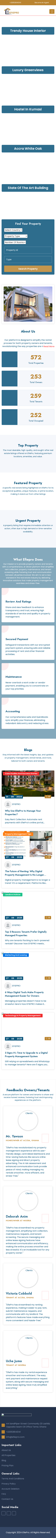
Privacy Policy (9, 1483)
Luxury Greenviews (27, 70)
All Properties (8, 1455)
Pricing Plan (7, 1465)
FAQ (4, 1493)
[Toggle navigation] (51, 11)
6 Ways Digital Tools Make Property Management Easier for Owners (24, 994)
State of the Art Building (28, 188)
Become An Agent (41, 2)
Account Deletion (10, 1488)
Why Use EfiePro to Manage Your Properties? (23, 812)
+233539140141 (15, 2)
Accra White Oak (28, 148)
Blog (4, 1460)
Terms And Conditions (13, 1478)
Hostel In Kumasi (28, 109)
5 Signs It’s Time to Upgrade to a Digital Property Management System (26, 1054)
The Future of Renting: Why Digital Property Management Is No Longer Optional (24, 873)
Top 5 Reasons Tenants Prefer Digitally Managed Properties (26, 933)
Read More (48, 346)
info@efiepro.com (15, 1436)
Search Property (28, 268)
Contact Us (7, 1499)
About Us (6, 1450)
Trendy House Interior (28, 30)
